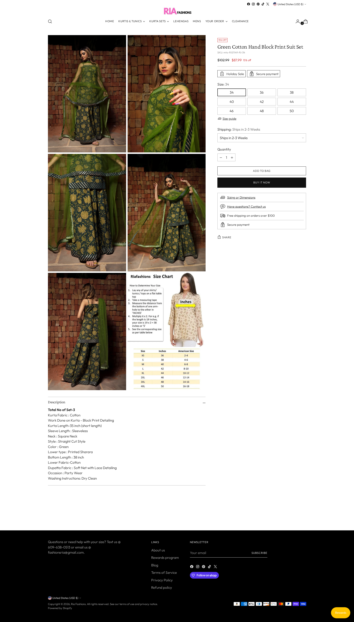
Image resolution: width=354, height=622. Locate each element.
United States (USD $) (290, 4)
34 (232, 92)
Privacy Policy (162, 580)
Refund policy (161, 587)
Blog (154, 565)
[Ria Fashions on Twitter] (267, 4)
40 (232, 101)
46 (232, 111)
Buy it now (261, 182)
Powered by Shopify (60, 608)
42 (262, 101)
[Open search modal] (50, 21)
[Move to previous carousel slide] (294, 518)
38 (292, 92)
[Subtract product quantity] (232, 157)
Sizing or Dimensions (241, 197)
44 (292, 101)
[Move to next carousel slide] (303, 517)
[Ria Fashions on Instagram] (253, 4)
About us (158, 550)
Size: (223, 84)
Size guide (229, 118)
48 (262, 111)
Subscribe (259, 553)
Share (226, 237)
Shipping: (238, 129)
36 (262, 92)
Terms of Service (164, 572)
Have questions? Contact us (246, 206)
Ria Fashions (78, 604)
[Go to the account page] (296, 21)
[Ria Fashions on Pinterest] (258, 4)
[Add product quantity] (221, 157)
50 (292, 111)
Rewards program (165, 557)
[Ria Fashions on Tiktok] (263, 4)
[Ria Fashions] (177, 11)
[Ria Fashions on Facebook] (248, 4)
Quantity (224, 149)
